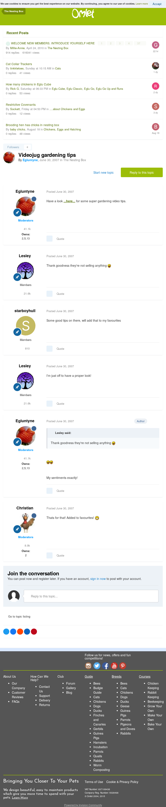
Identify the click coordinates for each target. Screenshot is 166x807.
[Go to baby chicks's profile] (155, 126)
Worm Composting (101, 767)
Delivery (44, 700)
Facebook (105, 665)
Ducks (97, 710)
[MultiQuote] (49, 239)
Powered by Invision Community (83, 805)
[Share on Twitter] (6, 632)
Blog (69, 692)
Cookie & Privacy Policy (122, 782)
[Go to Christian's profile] (25, 523)
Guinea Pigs (98, 735)
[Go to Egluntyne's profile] (9, 157)
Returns (44, 705)
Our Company (18, 685)
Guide (89, 676)
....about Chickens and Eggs (67, 109)
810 (27, 348)
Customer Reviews (18, 694)
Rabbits (98, 760)
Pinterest (122, 665)
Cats (58, 68)
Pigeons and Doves (127, 726)
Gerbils (98, 729)
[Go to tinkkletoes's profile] (155, 65)
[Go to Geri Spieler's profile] (155, 45)
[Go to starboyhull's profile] (25, 325)
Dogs (97, 706)
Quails (97, 756)
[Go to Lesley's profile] (25, 271)
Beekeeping (156, 701)
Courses (144, 676)
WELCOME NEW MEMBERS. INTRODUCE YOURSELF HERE (53, 43)
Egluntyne (25, 191)
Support (44, 695)
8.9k (27, 545)
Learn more (142, 3)
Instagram (88, 665)
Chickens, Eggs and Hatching (62, 129)
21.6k (27, 293)
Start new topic (103, 172)
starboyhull (24, 310)
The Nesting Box (58, 48)
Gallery (71, 688)
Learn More (20, 797)
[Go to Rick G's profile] (155, 86)
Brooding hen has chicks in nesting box (32, 125)
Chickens (99, 701)
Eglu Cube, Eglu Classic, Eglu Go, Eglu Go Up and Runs (87, 89)
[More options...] (155, 191)
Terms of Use (94, 782)
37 (139, 43)
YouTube (114, 665)
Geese (124, 706)
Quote (60, 239)
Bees (96, 683)
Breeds (116, 676)
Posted (60, 191)
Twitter (96, 665)
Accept (157, 4)
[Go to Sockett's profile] (155, 106)
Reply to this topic (142, 172)
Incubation (100, 747)
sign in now (98, 578)
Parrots (98, 751)
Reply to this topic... (44, 596)
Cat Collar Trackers (19, 64)
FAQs (15, 701)
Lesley (25, 255)
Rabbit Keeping (153, 694)
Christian (24, 508)
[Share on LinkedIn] (27, 632)
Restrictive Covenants (21, 104)
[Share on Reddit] (20, 632)
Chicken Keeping (153, 685)
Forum (70, 683)
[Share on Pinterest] (34, 632)
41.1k (27, 229)
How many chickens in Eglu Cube (28, 84)
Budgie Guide (98, 690)
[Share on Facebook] (13, 632)
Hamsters (100, 742)
